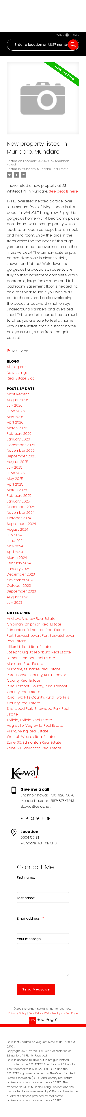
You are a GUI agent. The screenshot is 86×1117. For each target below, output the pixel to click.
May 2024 (15, 546)
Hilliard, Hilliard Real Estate (29, 646)
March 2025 (17, 489)
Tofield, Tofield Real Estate (29, 720)
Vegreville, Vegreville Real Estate (35, 725)
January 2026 (18, 439)
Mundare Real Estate (25, 663)
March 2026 (17, 428)
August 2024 (17, 529)
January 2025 (18, 501)
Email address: (29, 918)
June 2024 (15, 540)
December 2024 (21, 506)
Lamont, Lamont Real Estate (31, 657)
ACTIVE (60, 35)
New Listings (17, 372)
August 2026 (17, 399)
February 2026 (19, 433)
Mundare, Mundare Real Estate (45, 169)
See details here (63, 191)
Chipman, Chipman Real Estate (34, 624)
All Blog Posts (18, 366)
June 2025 (16, 473)
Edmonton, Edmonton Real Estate (36, 629)
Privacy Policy (17, 1013)
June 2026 (16, 411)
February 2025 (19, 495)
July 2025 (14, 467)
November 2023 (20, 580)
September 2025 (21, 456)
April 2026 (15, 422)
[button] (22, 818)
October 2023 (19, 585)
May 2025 (15, 478)
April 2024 (15, 551)
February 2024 (19, 563)
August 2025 (17, 461)
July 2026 (14, 405)
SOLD (76, 35)
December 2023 (21, 574)
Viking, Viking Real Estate (28, 731)
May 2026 (15, 416)
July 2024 (14, 534)
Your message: (29, 939)
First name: (26, 877)
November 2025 (21, 450)
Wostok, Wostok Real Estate (31, 736)
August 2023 (17, 597)
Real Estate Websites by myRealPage (53, 1013)
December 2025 (21, 445)
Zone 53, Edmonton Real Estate (34, 748)
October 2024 (19, 518)
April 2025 (15, 484)
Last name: (26, 898)
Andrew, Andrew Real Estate (31, 618)
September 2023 (21, 591)
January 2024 (18, 568)
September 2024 (21, 523)
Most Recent (18, 394)
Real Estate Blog (21, 378)
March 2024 (17, 557)
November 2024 (20, 512)
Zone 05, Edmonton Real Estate (34, 742)
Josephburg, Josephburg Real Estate (39, 652)
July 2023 (14, 602)
